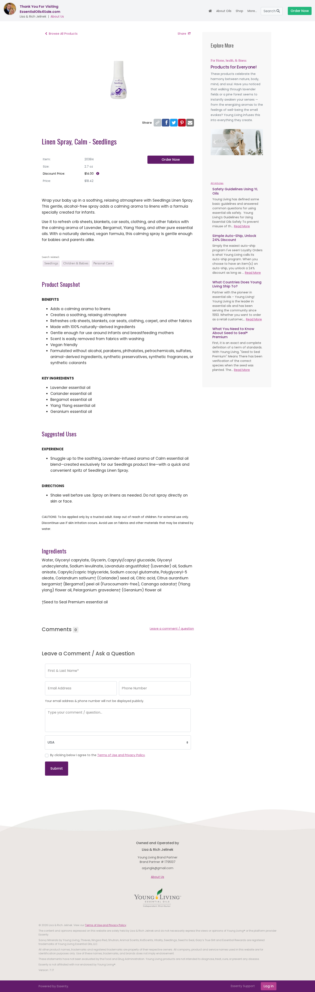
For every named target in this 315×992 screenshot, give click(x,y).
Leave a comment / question (172, 628)
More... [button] (252, 11)
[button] (215, 142)
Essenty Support (243, 986)
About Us (57, 16)
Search (270, 11)
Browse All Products (63, 33)
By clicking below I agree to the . (98, 755)
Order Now (171, 159)
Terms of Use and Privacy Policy (121, 755)
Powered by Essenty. (54, 986)
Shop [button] (239, 11)
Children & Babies (75, 263)
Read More (242, 226)
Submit (56, 768)
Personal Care (102, 263)
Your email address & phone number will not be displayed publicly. (94, 701)
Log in (269, 986)
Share (182, 33)
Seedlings (51, 263)
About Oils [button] (223, 11)
